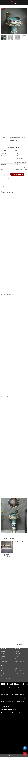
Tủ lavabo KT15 (7, 554)
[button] (2, 2)
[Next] (25, 20)
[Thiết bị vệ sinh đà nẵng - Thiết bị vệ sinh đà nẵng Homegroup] (14, 2)
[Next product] (13, 144)
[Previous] (3, 20)
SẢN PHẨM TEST (21, 644)
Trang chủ (5, 137)
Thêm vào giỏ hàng (17, 174)
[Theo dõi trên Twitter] (15, 688)
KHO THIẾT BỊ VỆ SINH (15, 137)
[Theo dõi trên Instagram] (12, 688)
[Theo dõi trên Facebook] (8, 688)
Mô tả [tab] (2, 186)
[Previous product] (15, 144)
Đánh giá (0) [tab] (4, 189)
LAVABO (23, 137)
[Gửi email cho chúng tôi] (19, 688)
